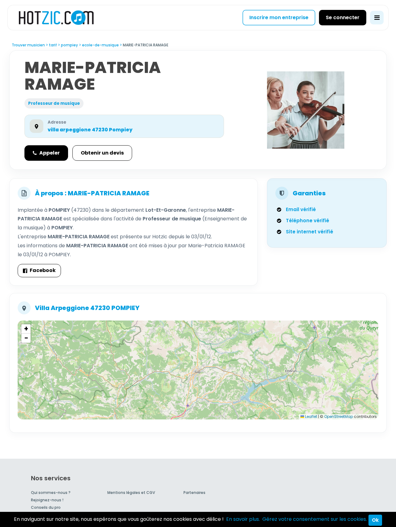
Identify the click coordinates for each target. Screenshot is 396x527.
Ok (375, 520)
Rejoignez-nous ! (47, 500)
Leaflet (310, 416)
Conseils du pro (46, 507)
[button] (26, 329)
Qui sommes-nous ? (51, 492)
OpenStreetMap (338, 416)
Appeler (49, 152)
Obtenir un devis (102, 152)
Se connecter (342, 17)
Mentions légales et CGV (131, 492)
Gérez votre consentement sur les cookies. (314, 519)
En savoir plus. (243, 519)
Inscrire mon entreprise (278, 17)
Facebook (43, 270)
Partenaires (194, 492)
